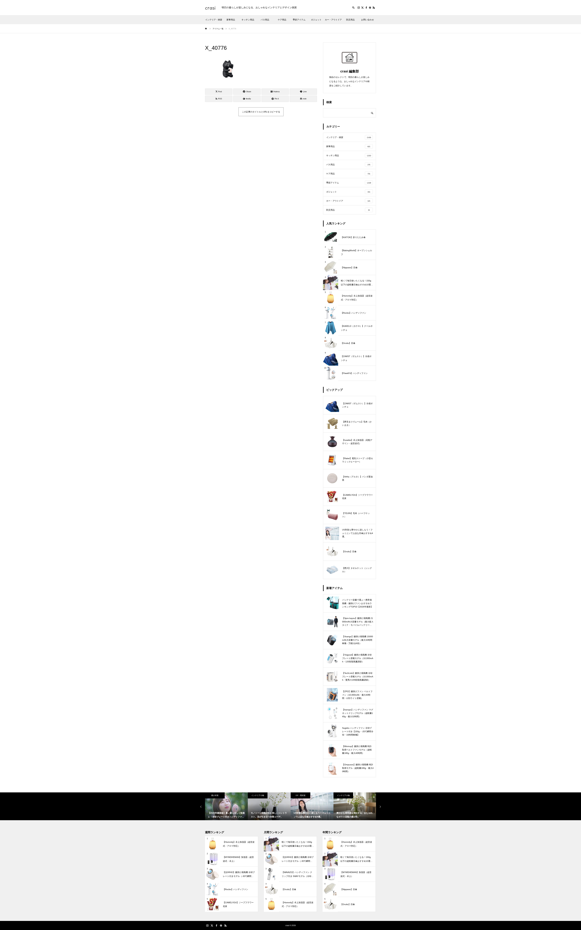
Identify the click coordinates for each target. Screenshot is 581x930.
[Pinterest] (369, 7)
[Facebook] (366, 7)
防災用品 (350, 19)
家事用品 (230, 19)
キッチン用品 (247, 19)
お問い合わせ (367, 19)
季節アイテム (299, 19)
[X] (362, 7)
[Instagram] (358, 7)
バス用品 (265, 19)
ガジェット (316, 19)
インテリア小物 (214, 795)
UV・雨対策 (258, 795)
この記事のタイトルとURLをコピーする (261, 112)
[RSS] (373, 7)
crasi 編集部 (349, 71)
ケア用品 (282, 19)
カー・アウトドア (333, 19)
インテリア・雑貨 (213, 19)
